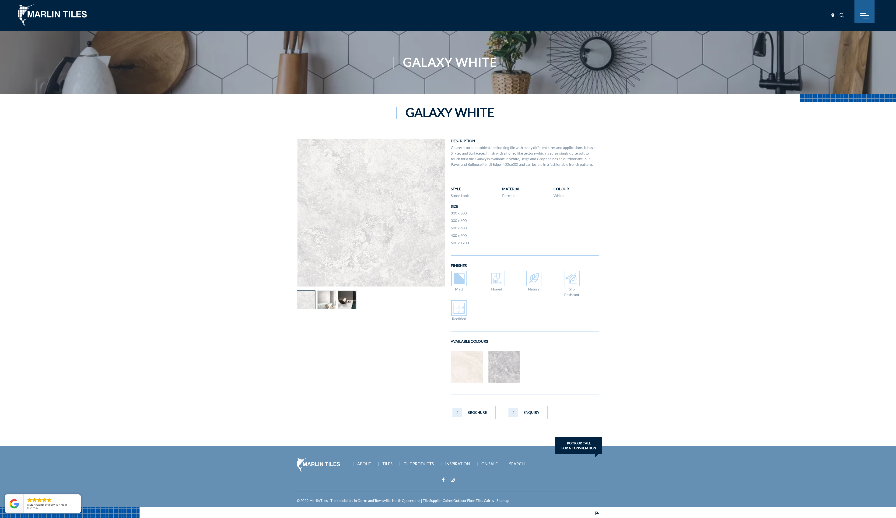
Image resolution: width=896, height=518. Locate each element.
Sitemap (503, 500)
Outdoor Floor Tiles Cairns (473, 500)
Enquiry (531, 412)
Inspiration (457, 463)
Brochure (477, 412)
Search (517, 463)
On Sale (489, 463)
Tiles (387, 463)
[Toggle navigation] (864, 11)
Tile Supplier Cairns (438, 500)
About (364, 463)
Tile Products (419, 463)
